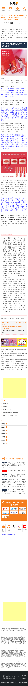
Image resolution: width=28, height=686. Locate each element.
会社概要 (23, 678)
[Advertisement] (14, 388)
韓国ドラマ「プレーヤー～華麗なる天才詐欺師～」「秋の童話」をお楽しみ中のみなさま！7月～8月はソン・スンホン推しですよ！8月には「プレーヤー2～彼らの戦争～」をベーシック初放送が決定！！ (14, 483)
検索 (24, 10)
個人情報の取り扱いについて (11, 677)
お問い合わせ (6, 675)
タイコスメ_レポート (18, 22)
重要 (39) (5, 403)
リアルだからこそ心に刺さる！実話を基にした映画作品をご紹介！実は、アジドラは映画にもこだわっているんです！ (14, 491)
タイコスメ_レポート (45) (9, 415)
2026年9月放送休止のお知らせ (14, 470)
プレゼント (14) (6, 409)
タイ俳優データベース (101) (10, 412)
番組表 (3, 10)
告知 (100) (5, 406)
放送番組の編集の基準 (9, 678)
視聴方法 (17, 10)
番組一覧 (10, 10)
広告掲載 (23, 675)
